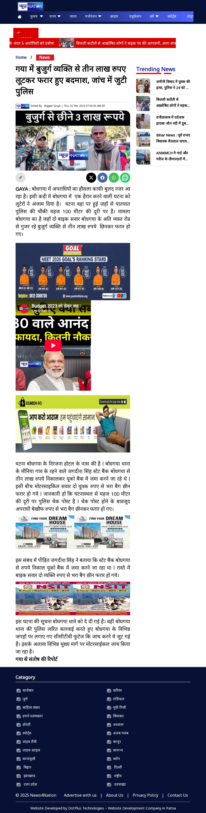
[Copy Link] (21, 178)
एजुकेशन (135, 16)
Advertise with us (80, 795)
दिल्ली (116, 767)
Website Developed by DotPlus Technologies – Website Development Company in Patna (103, 808)
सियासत (117, 716)
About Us (114, 795)
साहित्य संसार (30, 707)
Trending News (155, 69)
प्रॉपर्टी (25, 724)
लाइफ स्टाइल (30, 750)
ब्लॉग (115, 758)
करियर (116, 690)
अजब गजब (119, 733)
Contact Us (178, 795)
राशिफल (117, 698)
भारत (73, 16)
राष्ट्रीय (116, 775)
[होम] (28, 6)
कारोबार (27, 690)
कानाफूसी (28, 758)
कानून (116, 741)
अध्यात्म (117, 724)
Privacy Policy (145, 795)
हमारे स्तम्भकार (32, 716)
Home (21, 57)
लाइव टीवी (29, 741)
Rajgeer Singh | (53, 106)
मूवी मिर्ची (118, 707)
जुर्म (24, 698)
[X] (91, 178)
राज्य (53, 16)
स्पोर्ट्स (172, 16)
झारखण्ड (28, 775)
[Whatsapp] (114, 178)
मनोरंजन (91, 16)
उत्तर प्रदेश (29, 784)
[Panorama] (73, 532)
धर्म (152, 16)
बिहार (26, 767)
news (44, 57)
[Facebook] (102, 178)
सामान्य (117, 750)
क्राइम (114, 16)
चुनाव (34, 16)
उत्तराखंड (118, 784)
